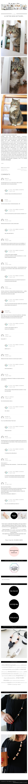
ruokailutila (16, 673)
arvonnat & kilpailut (7, 667)
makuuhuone (23, 667)
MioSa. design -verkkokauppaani (16, 529)
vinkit (2, 671)
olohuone (24, 665)
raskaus (13, 669)
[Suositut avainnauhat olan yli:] (14, 730)
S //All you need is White (16, 189)
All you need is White (10, 781)
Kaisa (6, 199)
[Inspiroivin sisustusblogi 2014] (14, 572)
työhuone (25, 675)
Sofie (6, 219)
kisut (2, 163)
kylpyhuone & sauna (23, 682)
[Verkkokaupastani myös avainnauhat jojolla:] (14, 657)
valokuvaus (24, 673)
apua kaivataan (5, 675)
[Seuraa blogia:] (14, 595)
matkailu (10, 684)
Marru (7, 354)
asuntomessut (18, 665)
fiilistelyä (10, 671)
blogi (5, 678)
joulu (16, 669)
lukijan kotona (15, 667)
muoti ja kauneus (16, 680)
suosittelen (20, 673)
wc (15, 678)
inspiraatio (13, 665)
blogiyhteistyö (19, 675)
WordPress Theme (17, 782)
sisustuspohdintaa (6, 669)
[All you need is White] (14, 5)
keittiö (18, 682)
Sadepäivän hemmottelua (5, 169)
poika (10, 675)
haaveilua (14, 675)
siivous (11, 680)
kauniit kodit (14, 682)
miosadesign (14, 684)
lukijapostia (18, 667)
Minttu (7, 178)
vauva (19, 684)
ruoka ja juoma (11, 678)
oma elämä (5, 665)
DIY (19, 669)
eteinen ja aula (19, 671)
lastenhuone (6, 671)
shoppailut (9, 682)
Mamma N (7, 416)
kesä (11, 673)
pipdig (25, 782)
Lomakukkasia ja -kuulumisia (22, 169)
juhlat (8, 673)
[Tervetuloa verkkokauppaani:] (14, 518)
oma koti (23, 669)
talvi (2, 667)
